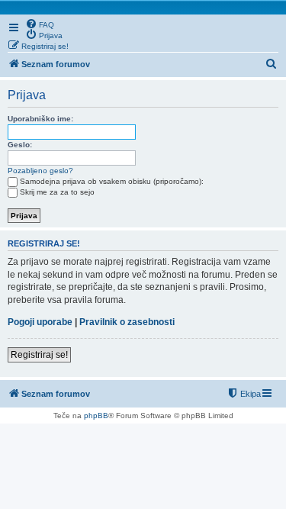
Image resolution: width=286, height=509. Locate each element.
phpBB (96, 415)
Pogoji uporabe (40, 322)
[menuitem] (39, 23)
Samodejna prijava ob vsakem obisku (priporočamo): (112, 181)
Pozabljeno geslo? (40, 170)
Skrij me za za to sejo (57, 192)
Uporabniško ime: (40, 118)
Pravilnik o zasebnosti (127, 322)
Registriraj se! (39, 355)
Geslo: (20, 144)
